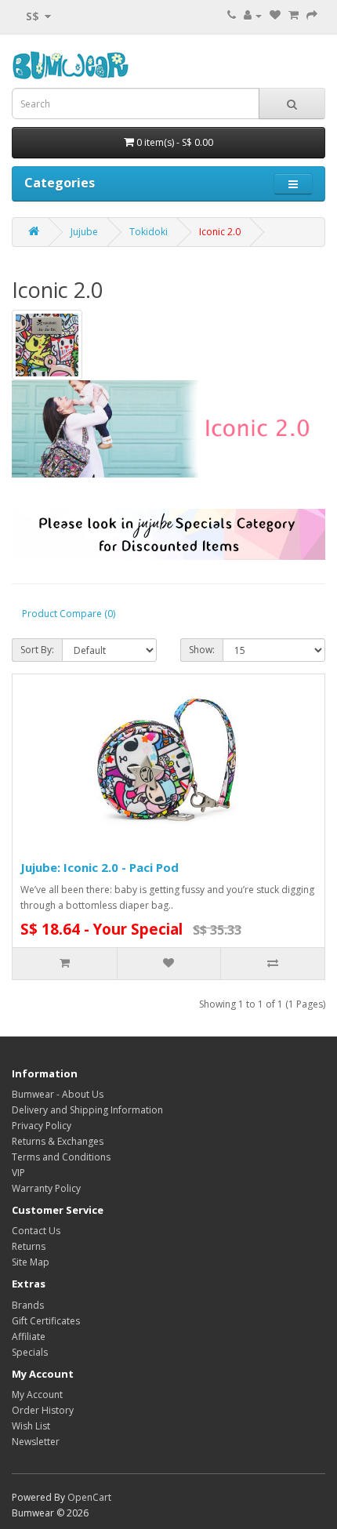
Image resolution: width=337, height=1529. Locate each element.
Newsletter (36, 1441)
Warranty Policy (46, 1188)
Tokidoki (148, 231)
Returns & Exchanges (57, 1141)
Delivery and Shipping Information (87, 1110)
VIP (18, 1172)
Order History (43, 1410)
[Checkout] (311, 15)
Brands (28, 1305)
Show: (202, 649)
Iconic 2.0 (220, 231)
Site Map (30, 1262)
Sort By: (37, 649)
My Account (37, 1394)
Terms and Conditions (61, 1157)
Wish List (31, 1426)
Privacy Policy (41, 1125)
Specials (30, 1352)
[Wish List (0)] (275, 15)
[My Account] (253, 15)
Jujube (84, 231)
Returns (28, 1246)
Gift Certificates (46, 1320)
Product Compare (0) (68, 613)
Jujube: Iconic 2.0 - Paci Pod (99, 867)
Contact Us (36, 1230)
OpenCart (89, 1497)
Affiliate (28, 1336)
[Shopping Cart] (293, 15)
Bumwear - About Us (57, 1094)
